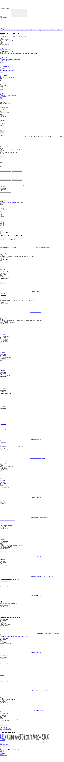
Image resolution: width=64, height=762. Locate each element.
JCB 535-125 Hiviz (4, 713)
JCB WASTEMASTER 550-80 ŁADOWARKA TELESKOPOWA (13, 636)
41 (3, 727)
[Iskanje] (19, 13)
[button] (32, 23)
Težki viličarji (11, 30)
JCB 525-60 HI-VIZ (4, 271)
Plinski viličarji (54, 29)
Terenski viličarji (25, 30)
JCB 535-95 (2, 480)
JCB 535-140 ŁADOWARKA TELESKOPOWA (10, 579)
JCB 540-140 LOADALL (5, 251)
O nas (1, 744)
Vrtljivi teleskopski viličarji (18, 30)
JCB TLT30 (2, 742)
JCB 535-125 (3, 334)
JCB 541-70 (2, 598)
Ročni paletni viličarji (58, 30)
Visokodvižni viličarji (41, 29)
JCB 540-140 (3, 315)
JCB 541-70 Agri (3, 655)
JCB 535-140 (3, 352)
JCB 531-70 (2, 500)
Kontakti (6, 744)
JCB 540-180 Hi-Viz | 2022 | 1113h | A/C (8, 693)
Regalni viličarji (60, 29)
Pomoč (3, 744)
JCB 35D (2, 675)
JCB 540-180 (2, 740)
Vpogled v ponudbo (3, 725)
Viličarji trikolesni (49, 29)
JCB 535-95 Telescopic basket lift (7, 520)
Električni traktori (44, 30)
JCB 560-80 (2, 388)
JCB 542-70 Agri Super (5, 460)
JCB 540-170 (3, 295)
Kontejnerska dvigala (51, 30)
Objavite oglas (3, 283)
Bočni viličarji (31, 30)
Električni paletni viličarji (4, 30)
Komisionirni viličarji (37, 30)
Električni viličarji (35, 29)
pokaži (1, 230)
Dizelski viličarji (29, 29)
